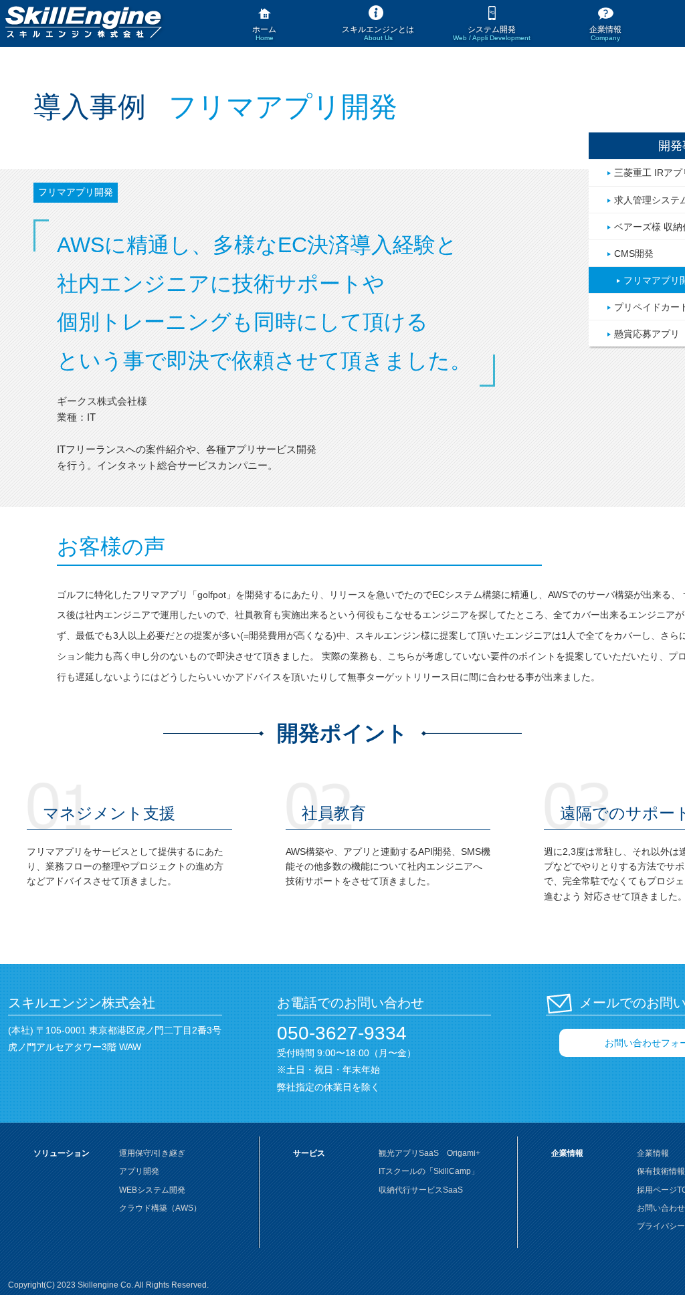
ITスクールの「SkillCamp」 (429, 1171)
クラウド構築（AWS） (160, 1208)
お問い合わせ (661, 1208)
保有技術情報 (661, 1171)
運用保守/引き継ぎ (152, 1153)
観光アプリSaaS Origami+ (429, 1153)
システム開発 (491, 33)
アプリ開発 (139, 1171)
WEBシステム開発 (152, 1190)
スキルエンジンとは (378, 33)
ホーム (264, 33)
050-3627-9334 (342, 1033)
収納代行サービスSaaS (421, 1190)
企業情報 (605, 33)
